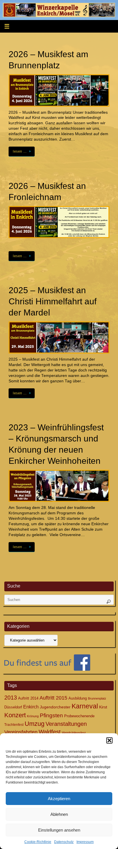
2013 (10, 697)
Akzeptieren (59, 798)
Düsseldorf (13, 707)
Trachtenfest (13, 725)
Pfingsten (51, 715)
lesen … (20, 151)
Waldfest (50, 732)
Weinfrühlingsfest (74, 732)
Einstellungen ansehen (59, 830)
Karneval (85, 706)
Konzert (15, 715)
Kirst (103, 707)
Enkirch (31, 706)
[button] (109, 740)
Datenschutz (64, 842)
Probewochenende (79, 716)
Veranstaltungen (66, 724)
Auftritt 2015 (53, 698)
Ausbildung (77, 698)
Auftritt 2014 (28, 698)
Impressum (85, 842)
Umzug (34, 723)
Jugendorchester (55, 707)
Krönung (33, 716)
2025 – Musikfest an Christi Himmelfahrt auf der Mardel (53, 301)
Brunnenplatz (97, 698)
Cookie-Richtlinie (37, 842)
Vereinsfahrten (21, 732)
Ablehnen (59, 814)
